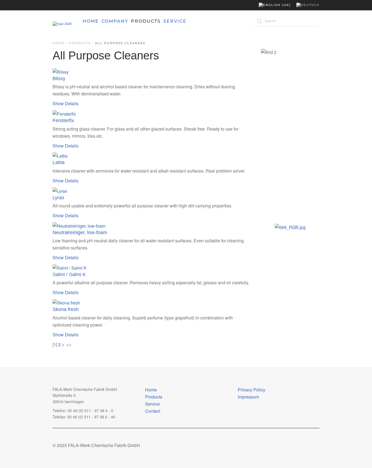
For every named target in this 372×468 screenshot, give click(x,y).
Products (153, 397)
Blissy (59, 78)
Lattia (59, 162)
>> (69, 344)
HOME (91, 21)
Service (152, 404)
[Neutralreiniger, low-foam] (79, 225)
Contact (152, 411)
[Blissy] (61, 71)
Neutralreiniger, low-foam (80, 232)
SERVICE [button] (175, 21)
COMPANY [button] (115, 21)
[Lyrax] (60, 190)
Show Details (65, 103)
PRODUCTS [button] (146, 21)
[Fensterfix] (64, 113)
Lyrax (58, 197)
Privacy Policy (251, 390)
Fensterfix (63, 120)
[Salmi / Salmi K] (70, 267)
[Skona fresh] (66, 302)
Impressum (248, 397)
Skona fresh (66, 309)
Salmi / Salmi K (69, 274)
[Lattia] (60, 155)
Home (151, 390)
